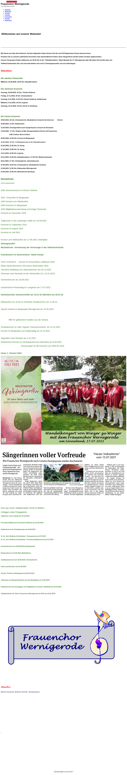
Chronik (7, 15)
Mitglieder (8, 11)
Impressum (8, 20)
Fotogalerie (8, 17)
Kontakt (7, 18)
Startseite (7, 9)
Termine (7, 13)
